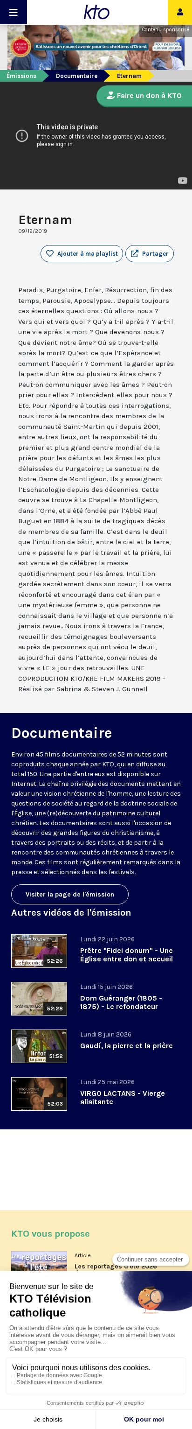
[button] (149, 254)
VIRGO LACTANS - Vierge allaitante (122, 1097)
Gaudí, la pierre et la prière (126, 1045)
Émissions (21, 75)
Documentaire (76, 75)
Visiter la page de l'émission (70, 894)
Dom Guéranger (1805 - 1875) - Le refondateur (121, 1002)
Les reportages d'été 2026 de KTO (116, 1269)
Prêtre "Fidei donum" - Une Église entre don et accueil (126, 954)
